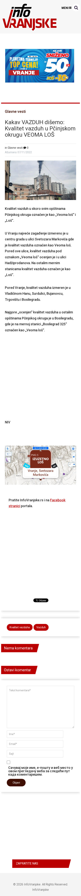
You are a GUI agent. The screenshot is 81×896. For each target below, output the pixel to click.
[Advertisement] (40, 376)
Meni (65, 7)
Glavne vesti (15, 111)
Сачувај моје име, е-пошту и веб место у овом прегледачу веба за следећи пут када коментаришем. (40, 771)
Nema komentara (18, 648)
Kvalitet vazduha (20, 627)
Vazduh (41, 627)
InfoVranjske (32, 884)
